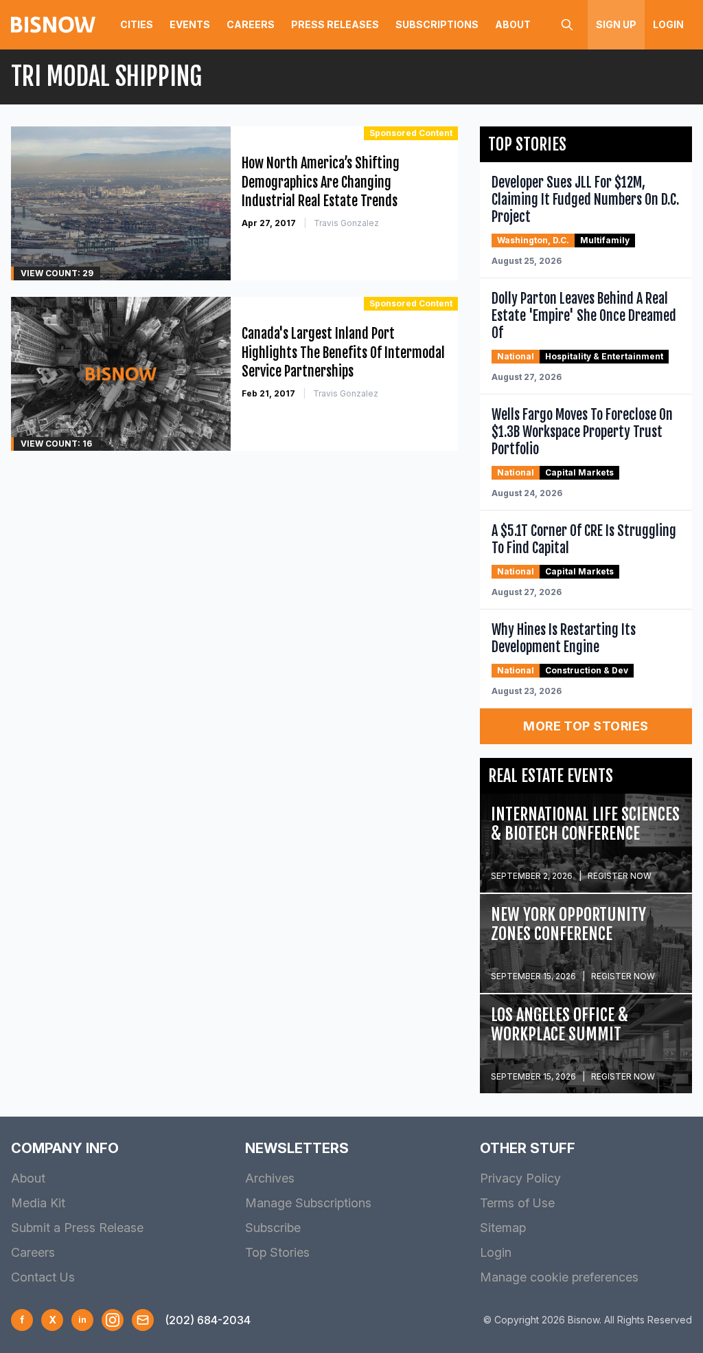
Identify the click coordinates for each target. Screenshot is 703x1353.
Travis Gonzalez (346, 223)
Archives (270, 1178)
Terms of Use (517, 1203)
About (513, 24)
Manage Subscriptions (308, 1203)
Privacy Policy (520, 1178)
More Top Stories (585, 726)
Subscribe (273, 1227)
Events (190, 24)
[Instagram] (113, 1320)
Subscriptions (437, 24)
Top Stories (277, 1252)
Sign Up (616, 24)
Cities (136, 24)
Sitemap (503, 1227)
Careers (251, 24)
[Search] (567, 24)
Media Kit (38, 1203)
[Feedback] (143, 1320)
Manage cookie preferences (559, 1277)
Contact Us (43, 1277)
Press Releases (335, 24)
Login (668, 24)
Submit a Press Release (77, 1227)
